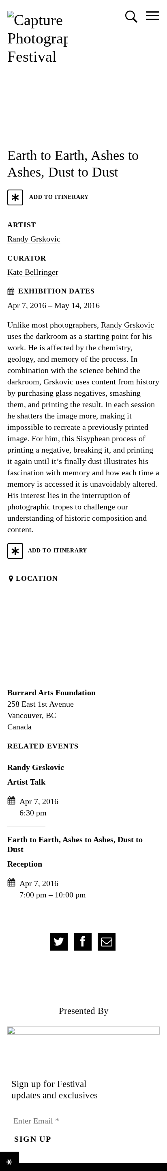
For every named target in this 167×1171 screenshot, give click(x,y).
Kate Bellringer (32, 271)
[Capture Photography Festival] (37, 38)
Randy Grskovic (33, 238)
